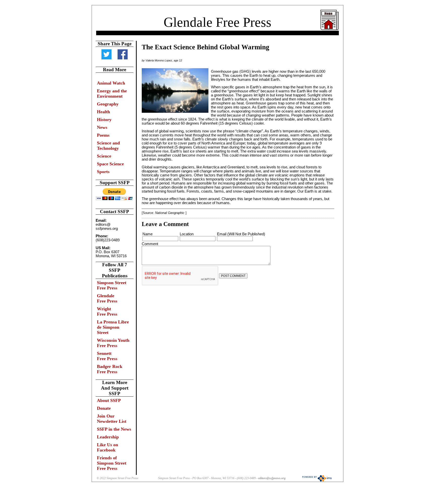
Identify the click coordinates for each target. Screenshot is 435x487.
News (102, 127)
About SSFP (109, 400)
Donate (104, 408)
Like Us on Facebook (107, 447)
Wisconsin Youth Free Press (113, 343)
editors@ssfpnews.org (271, 478)
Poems (103, 135)
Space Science (110, 163)
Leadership (108, 436)
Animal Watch (111, 83)
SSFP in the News (114, 429)
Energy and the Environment (112, 93)
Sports (103, 171)
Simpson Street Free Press (111, 285)
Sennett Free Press (107, 356)
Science (104, 156)
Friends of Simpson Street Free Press (111, 463)
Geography (108, 103)
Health (103, 111)
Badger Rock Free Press (109, 369)
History (104, 119)
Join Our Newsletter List (111, 419)
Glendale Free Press (217, 22)
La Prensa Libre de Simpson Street (113, 327)
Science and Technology (108, 145)
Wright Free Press (107, 311)
